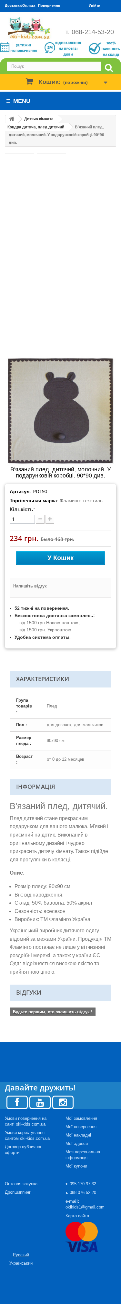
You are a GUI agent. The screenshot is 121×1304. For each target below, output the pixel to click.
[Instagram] (63, 1102)
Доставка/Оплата (20, 5)
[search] (109, 68)
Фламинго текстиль (81, 500)
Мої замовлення (81, 1118)
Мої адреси (77, 1143)
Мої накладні (78, 1135)
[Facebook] (17, 1102)
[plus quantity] (49, 519)
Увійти (94, 5)
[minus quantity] (40, 519)
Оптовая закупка (21, 1183)
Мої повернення (81, 1126)
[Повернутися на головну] (11, 119)
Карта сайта (77, 1215)
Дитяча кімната (39, 119)
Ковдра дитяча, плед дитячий (35, 127)
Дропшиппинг (18, 1192)
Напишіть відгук (30, 586)
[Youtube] (40, 1102)
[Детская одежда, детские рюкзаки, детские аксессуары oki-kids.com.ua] (30, 28)
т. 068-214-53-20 (90, 31)
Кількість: (22, 509)
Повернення (49, 5)
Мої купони (76, 1166)
